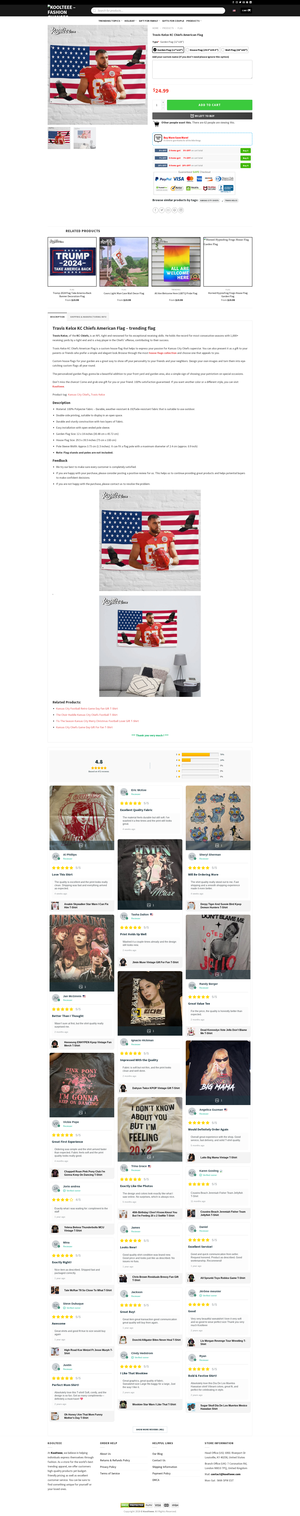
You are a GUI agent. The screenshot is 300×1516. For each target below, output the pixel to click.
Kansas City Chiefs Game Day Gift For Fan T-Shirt (84, 727)
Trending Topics (109, 20)
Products (193, 20)
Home (155, 28)
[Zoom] (52, 120)
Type (155, 41)
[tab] (57, 317)
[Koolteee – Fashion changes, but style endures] (63, 10)
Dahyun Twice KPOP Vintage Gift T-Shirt (156, 1088)
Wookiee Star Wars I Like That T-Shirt (154, 1404)
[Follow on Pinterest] (247, 2)
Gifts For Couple (173, 20)
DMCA (155, 1480)
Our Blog (157, 1454)
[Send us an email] (244, 2)
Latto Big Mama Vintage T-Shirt (218, 1157)
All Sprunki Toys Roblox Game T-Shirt (222, 1278)
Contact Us (158, 1460)
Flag (180, 28)
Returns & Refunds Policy (115, 1460)
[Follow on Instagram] (237, 2)
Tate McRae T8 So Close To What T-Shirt (88, 1290)
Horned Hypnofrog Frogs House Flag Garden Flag (228, 294)
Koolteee (58, 386)
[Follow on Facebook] (233, 2)
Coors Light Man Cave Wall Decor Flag (124, 293)
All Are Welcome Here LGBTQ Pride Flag (176, 293)
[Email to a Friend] (168, 210)
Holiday (130, 20)
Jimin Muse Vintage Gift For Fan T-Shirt (155, 962)
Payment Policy (161, 1473)
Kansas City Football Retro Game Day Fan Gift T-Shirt (87, 708)
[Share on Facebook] (155, 210)
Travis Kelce (231, 200)
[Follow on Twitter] (240, 2)
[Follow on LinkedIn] (251, 2)
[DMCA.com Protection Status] (132, 1505)
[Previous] (53, 75)
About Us (105, 1454)
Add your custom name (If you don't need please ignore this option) (190, 56)
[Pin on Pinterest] (175, 210)
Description (57, 316)
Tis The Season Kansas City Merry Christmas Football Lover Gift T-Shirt (97, 721)
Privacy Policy (108, 1467)
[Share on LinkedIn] (181, 210)
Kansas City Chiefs (209, 200)
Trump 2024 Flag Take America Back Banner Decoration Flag (72, 294)
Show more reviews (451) (150, 1429)
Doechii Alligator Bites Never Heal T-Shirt (156, 1340)
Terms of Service (110, 1473)
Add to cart (210, 105)
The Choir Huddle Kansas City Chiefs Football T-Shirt (87, 715)
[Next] (142, 75)
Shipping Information (164, 1467)
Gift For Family (148, 20)
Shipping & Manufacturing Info (88, 316)
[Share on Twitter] (162, 210)
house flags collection (163, 353)
